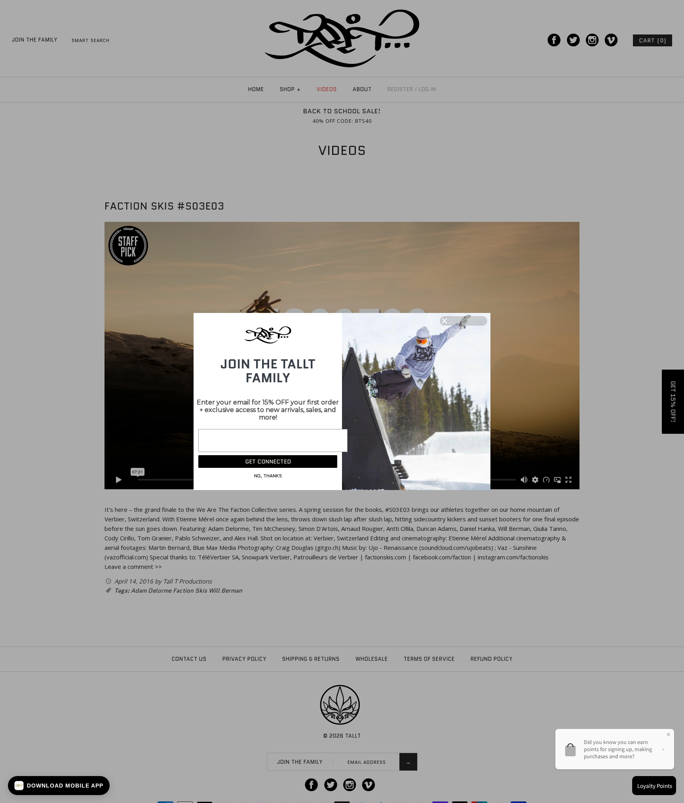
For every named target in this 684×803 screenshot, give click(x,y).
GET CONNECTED (268, 461)
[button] (59, 785)
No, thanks (268, 475)
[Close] (463, 321)
